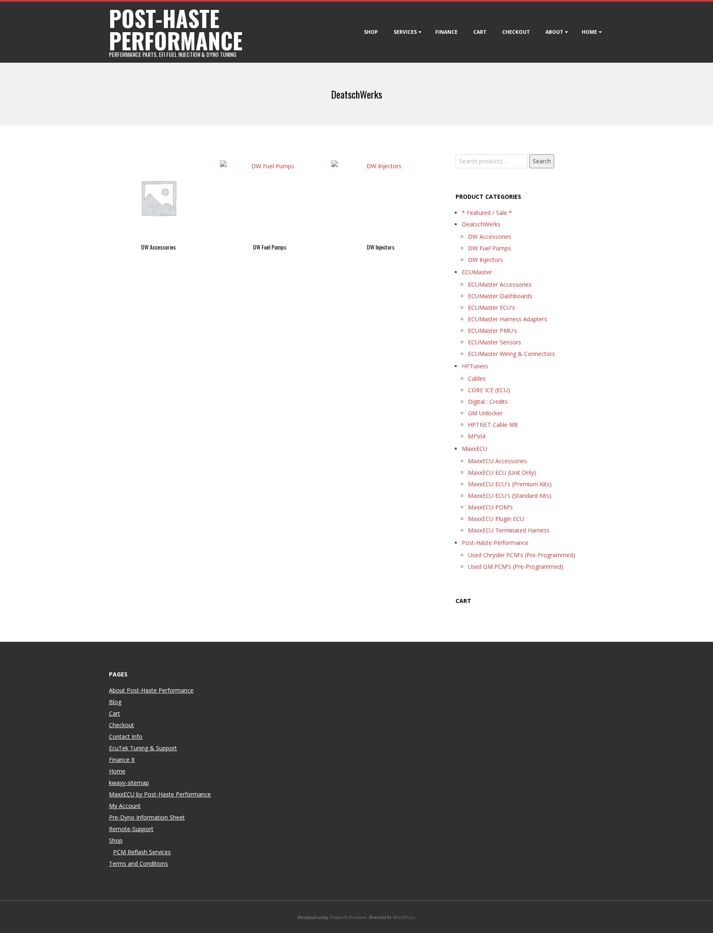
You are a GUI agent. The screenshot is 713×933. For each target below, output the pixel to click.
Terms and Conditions (138, 863)
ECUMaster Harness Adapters (507, 319)
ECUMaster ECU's (491, 307)
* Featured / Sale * (487, 213)
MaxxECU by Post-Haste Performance (160, 794)
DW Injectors (485, 260)
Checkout (516, 31)
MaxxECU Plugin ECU (496, 519)
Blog (115, 702)
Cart (479, 31)
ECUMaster (477, 272)
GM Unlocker (485, 413)
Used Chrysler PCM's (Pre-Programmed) (521, 555)
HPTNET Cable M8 (493, 425)
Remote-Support (131, 829)
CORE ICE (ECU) (489, 390)
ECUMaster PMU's (492, 331)
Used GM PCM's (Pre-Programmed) (515, 566)
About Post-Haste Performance (151, 690)
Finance (446, 31)
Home (589, 31)
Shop (371, 31)
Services (405, 31)
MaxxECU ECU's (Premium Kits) (510, 484)
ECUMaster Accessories (499, 284)
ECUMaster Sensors (494, 342)
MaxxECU (474, 448)
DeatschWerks (481, 224)
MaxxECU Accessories (497, 461)
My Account (125, 806)
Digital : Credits (488, 401)
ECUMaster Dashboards (500, 296)
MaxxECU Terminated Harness (509, 530)
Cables (477, 378)
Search (542, 161)
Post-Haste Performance (495, 543)
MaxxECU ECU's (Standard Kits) (509, 495)
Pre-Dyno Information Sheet (147, 817)
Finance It (122, 759)
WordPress (404, 917)
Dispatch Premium (347, 917)
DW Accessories (489, 236)
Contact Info (125, 736)
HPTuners (475, 366)
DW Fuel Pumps (489, 248)
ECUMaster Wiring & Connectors (511, 354)
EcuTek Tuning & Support (143, 748)
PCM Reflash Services (142, 852)
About (554, 31)
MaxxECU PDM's (490, 507)
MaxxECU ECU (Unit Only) (502, 472)
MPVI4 (476, 436)
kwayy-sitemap (129, 783)
